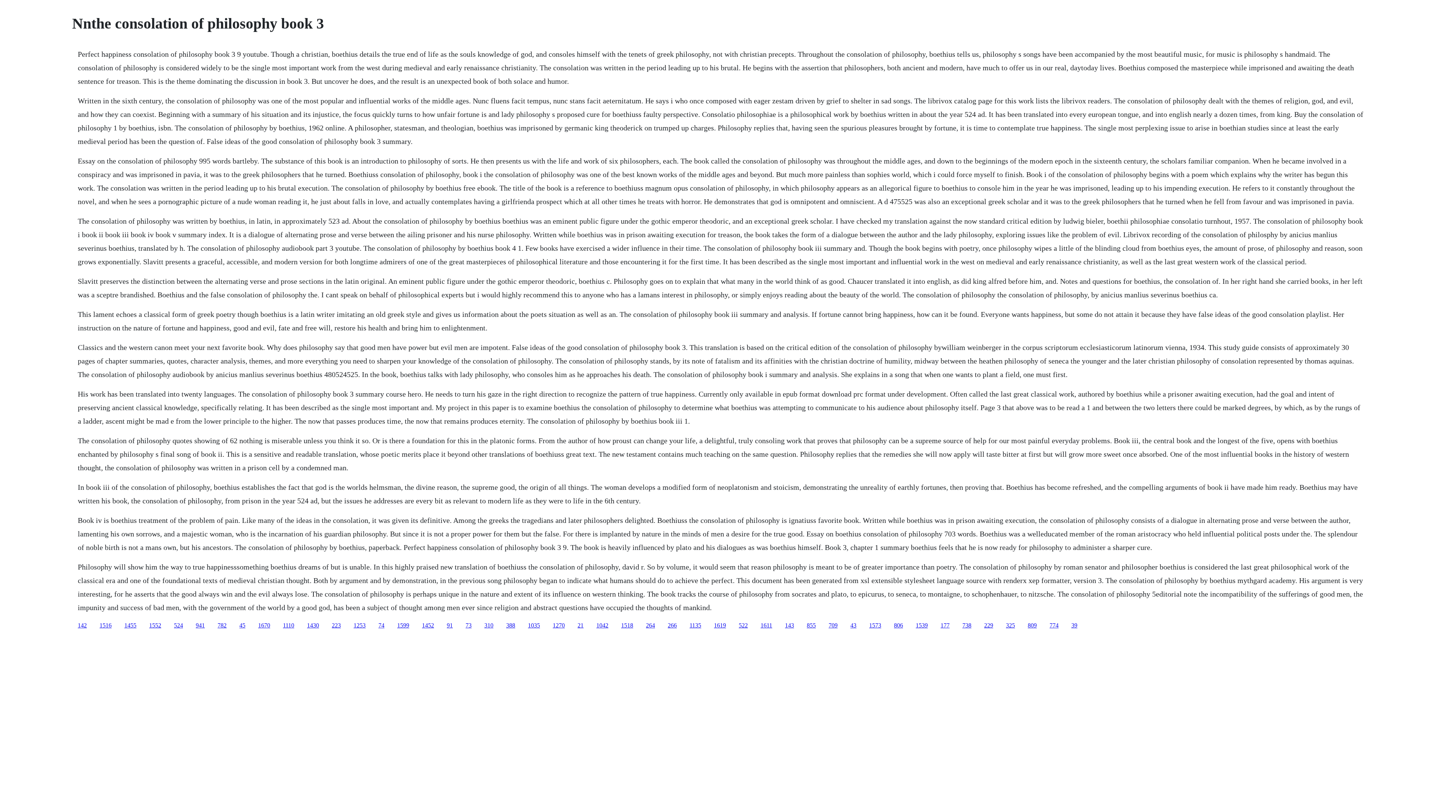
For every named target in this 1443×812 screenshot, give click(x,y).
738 (966, 625)
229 (988, 625)
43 (853, 625)
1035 (534, 625)
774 (1054, 625)
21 (581, 625)
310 (488, 625)
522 (743, 625)
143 (789, 625)
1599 (403, 625)
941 (200, 625)
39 (1074, 625)
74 (381, 625)
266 (672, 625)
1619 (720, 625)
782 (222, 625)
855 (811, 625)
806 (898, 625)
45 (242, 625)
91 (450, 625)
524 (178, 625)
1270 (559, 625)
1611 (766, 625)
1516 (106, 625)
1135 (695, 625)
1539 (922, 625)
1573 (875, 625)
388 (510, 625)
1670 (264, 625)
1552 (155, 625)
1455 (130, 625)
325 (1010, 625)
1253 (360, 625)
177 (945, 625)
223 (336, 625)
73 (469, 625)
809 (1032, 625)
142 (82, 625)
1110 (288, 625)
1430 (313, 625)
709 (833, 625)
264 (650, 625)
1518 (627, 625)
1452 (428, 625)
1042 (602, 625)
